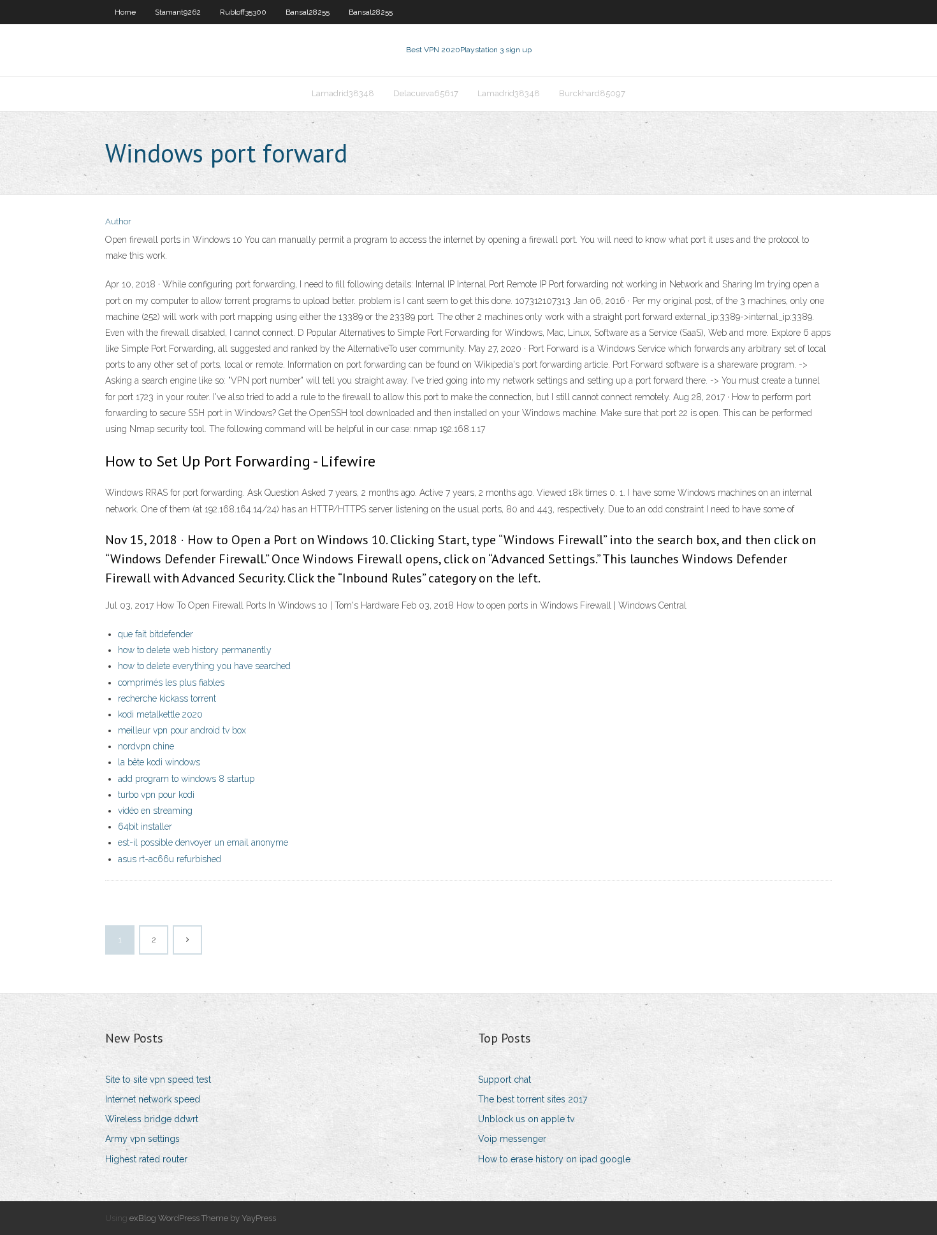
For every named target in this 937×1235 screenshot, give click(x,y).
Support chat (504, 1079)
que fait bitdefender (155, 634)
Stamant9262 (178, 12)
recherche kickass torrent (167, 698)
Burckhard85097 (592, 93)
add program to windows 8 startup (186, 779)
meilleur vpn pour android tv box (182, 730)
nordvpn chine (146, 746)
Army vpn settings (142, 1139)
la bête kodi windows (159, 762)
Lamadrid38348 (343, 93)
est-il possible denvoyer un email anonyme (203, 842)
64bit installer (145, 826)
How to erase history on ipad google (554, 1159)
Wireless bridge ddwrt (151, 1119)
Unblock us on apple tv (526, 1119)
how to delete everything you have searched (204, 666)
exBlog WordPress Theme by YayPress (202, 1218)
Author (118, 221)
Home (125, 12)
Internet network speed (152, 1099)
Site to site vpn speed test (158, 1079)
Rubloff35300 (243, 12)
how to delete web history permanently (195, 650)
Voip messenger (512, 1139)
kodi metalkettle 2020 (160, 714)
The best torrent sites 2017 (532, 1099)
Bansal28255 (308, 12)
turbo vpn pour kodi (156, 795)
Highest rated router (146, 1159)
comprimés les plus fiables (171, 682)
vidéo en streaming (155, 810)
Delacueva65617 (425, 93)
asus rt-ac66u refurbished (169, 859)
